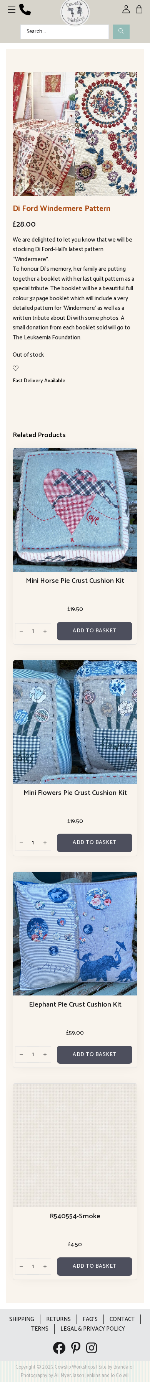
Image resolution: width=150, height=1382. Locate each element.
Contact (122, 1319)
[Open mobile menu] (11, 10)
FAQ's (90, 1319)
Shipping (21, 1319)
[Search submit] (121, 32)
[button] (127, 82)
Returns (58, 1319)
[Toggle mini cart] (139, 9)
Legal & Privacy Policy (92, 1329)
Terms (39, 1329)
